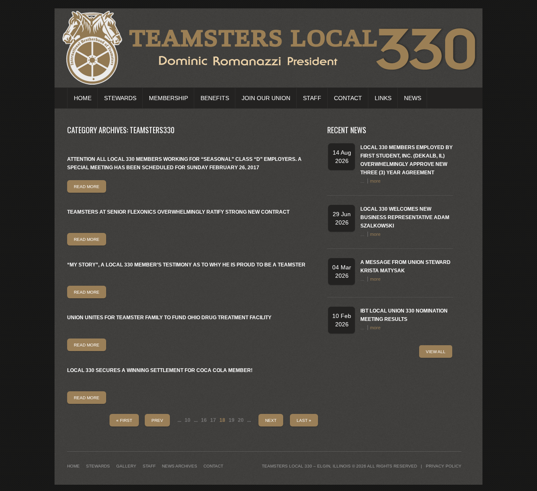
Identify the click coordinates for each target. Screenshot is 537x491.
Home (82, 98)
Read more (86, 186)
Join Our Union (266, 98)
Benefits (215, 98)
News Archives (179, 466)
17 (213, 420)
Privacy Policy (443, 466)
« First (124, 420)
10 (187, 420)
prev (157, 420)
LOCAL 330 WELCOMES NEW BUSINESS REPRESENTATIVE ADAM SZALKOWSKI (404, 217)
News (412, 98)
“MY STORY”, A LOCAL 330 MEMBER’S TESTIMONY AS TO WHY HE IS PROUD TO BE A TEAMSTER (186, 265)
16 (204, 420)
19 (232, 420)
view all (436, 351)
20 (241, 420)
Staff (312, 98)
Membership (168, 98)
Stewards (120, 98)
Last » (304, 420)
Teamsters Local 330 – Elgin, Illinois (306, 466)
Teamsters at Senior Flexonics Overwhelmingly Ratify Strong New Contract (178, 212)
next (270, 420)
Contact (348, 98)
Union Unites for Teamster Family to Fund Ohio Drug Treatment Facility (169, 317)
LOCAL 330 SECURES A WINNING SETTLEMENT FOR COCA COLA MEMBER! (160, 370)
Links (383, 98)
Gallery (126, 466)
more (375, 180)
